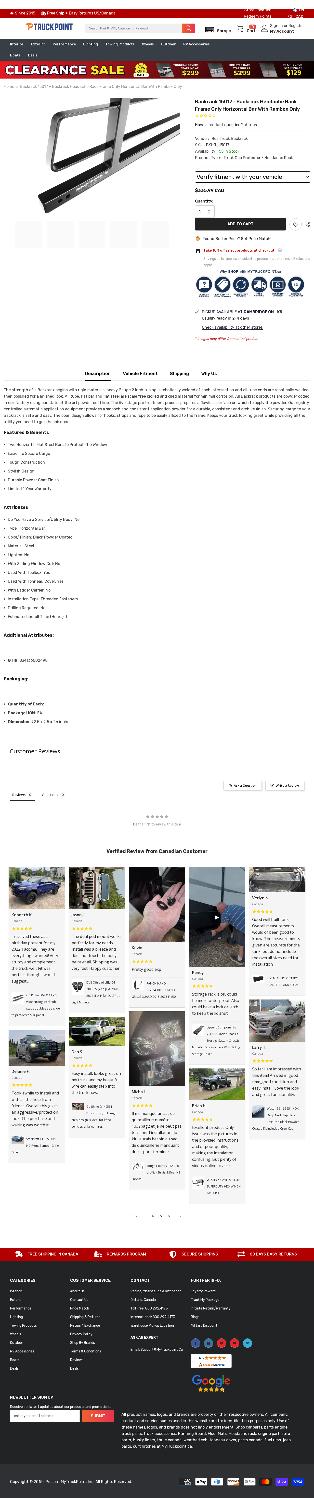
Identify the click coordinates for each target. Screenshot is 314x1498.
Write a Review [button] (287, 785)
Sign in (277, 25)
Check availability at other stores (232, 327)
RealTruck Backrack (230, 138)
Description (98, 373)
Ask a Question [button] (245, 785)
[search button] (188, 28)
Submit (98, 1416)
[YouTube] (234, 1343)
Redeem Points (258, 16)
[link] (47, 1255)
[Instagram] (208, 1343)
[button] (217, 28)
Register (296, 25)
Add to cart (240, 224)
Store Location (258, 10)
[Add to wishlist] (295, 224)
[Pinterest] (221, 1343)
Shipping (179, 373)
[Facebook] (195, 1343)
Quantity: (204, 201)
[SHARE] (306, 224)
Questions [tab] (50, 794)
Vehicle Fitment (140, 373)
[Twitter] (247, 1343)
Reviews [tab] (19, 794)
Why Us (209, 373)
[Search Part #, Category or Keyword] (140, 28)
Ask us (251, 124)
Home (9, 86)
